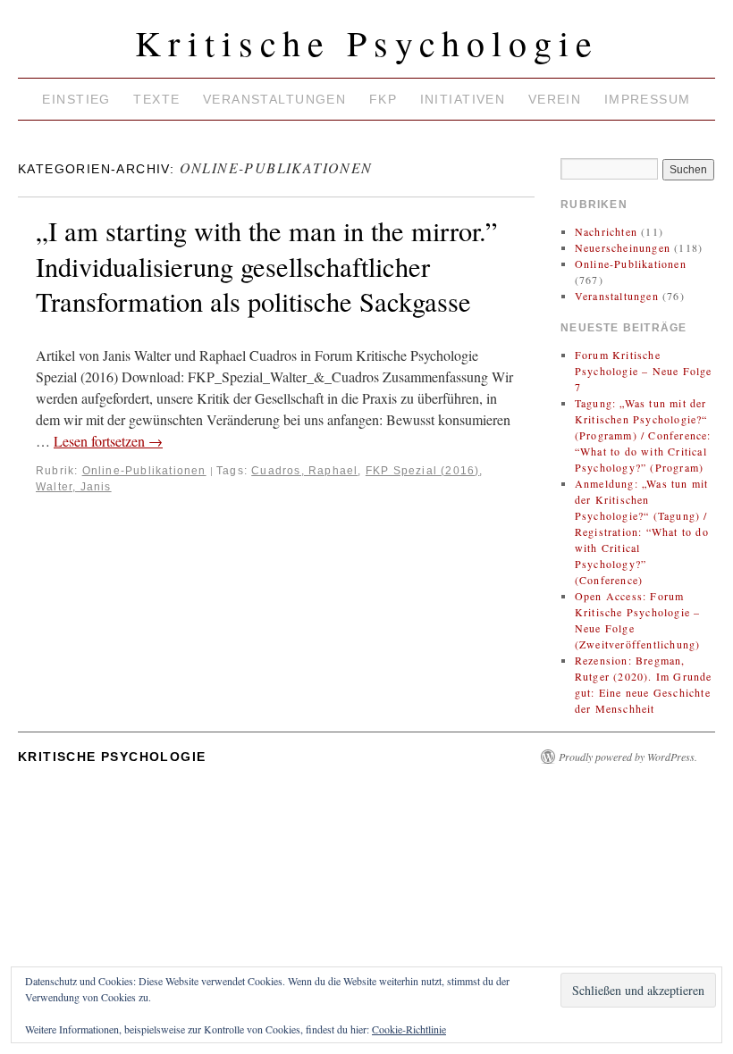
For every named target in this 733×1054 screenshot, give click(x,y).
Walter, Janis (74, 487)
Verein (555, 99)
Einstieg (76, 99)
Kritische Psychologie (367, 42)
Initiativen (463, 99)
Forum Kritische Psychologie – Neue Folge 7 (643, 370)
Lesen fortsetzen (108, 440)
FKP (383, 99)
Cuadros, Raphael (304, 470)
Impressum (647, 99)
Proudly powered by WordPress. (628, 756)
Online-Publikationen (144, 470)
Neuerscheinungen (622, 247)
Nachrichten (606, 231)
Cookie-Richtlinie (409, 1029)
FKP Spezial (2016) (423, 470)
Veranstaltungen (274, 99)
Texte (156, 99)
